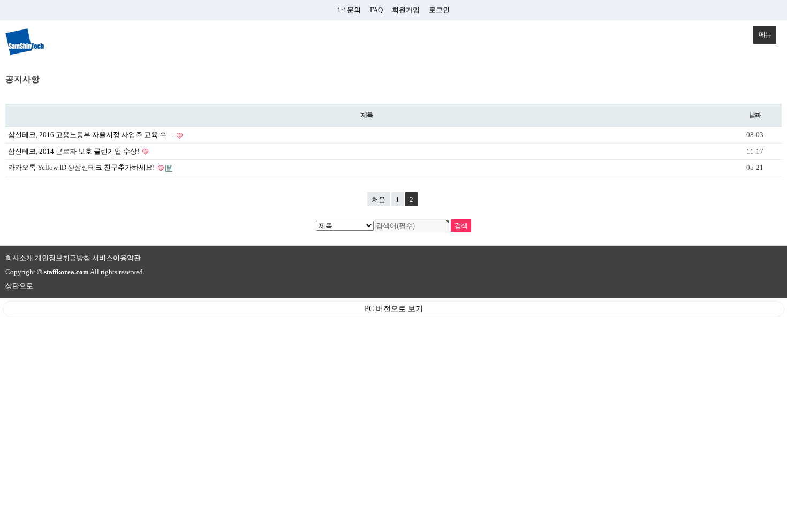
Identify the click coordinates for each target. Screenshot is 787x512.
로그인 (439, 10)
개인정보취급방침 (62, 258)
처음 (378, 199)
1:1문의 (349, 10)
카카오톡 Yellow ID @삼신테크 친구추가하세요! (82, 167)
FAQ (376, 10)
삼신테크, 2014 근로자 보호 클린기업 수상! (74, 151)
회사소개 (19, 258)
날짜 (755, 115)
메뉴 (765, 35)
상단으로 (19, 286)
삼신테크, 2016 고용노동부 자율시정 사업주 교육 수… (91, 135)
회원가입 (406, 10)
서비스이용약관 (116, 258)
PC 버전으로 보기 (394, 309)
